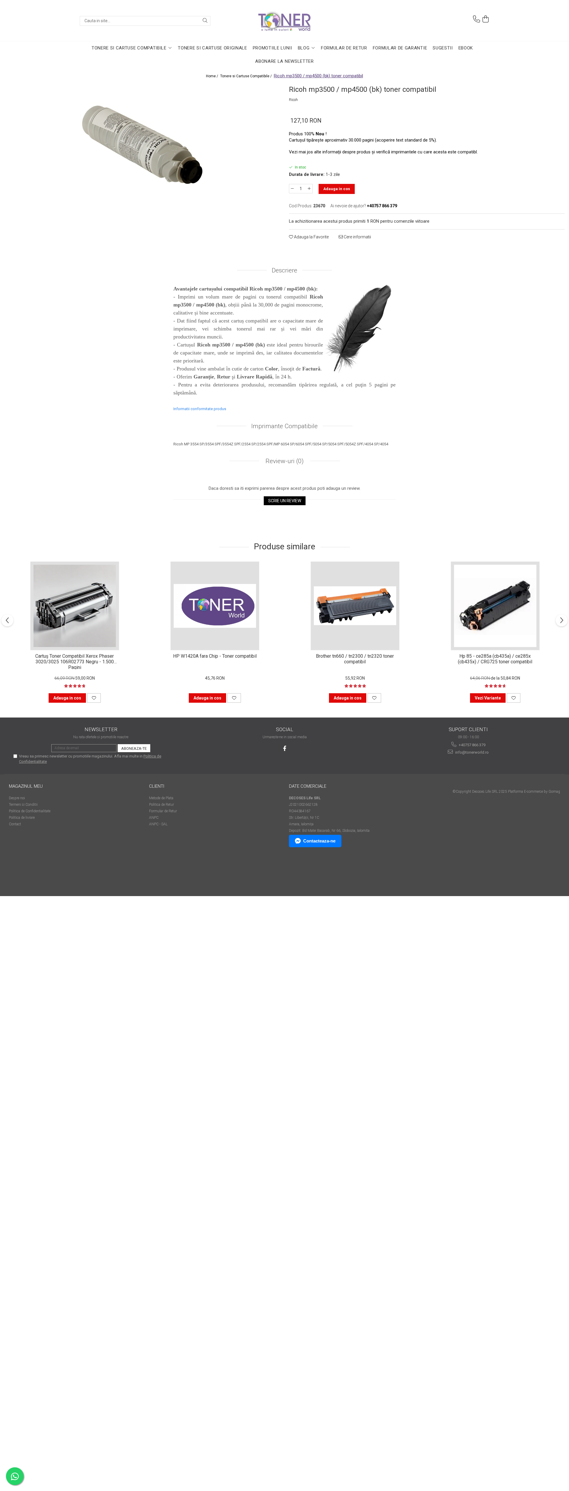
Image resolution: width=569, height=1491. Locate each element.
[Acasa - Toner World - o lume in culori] (284, 20)
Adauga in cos (336, 189)
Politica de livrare (22, 818)
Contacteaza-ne (319, 840)
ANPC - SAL (158, 824)
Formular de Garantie (400, 48)
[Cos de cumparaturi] (485, 19)
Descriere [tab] (284, 270)
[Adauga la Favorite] (94, 698)
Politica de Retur (161, 805)
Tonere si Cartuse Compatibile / (246, 76)
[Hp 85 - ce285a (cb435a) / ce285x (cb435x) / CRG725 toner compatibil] (495, 605)
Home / (212, 76)
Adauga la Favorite (311, 237)
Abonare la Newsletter (284, 61)
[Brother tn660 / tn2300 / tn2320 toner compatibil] (355, 605)
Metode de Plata (161, 798)
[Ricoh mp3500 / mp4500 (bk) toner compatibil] (142, 146)
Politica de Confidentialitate (29, 811)
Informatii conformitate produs (199, 409)
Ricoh (293, 99)
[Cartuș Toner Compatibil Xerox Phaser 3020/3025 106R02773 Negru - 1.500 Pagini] (74, 605)
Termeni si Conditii (23, 805)
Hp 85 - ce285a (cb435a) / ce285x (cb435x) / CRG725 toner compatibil (495, 659)
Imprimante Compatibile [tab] (284, 426)
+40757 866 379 (471, 745)
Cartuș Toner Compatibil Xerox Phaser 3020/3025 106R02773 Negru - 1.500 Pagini (74, 661)
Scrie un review (284, 500)
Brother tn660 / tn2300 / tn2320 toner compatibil (355, 659)
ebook (465, 48)
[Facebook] (284, 748)
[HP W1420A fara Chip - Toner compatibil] (214, 605)
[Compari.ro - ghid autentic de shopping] (29, 873)
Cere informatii (357, 237)
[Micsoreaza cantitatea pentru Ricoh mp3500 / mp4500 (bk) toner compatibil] (292, 188)
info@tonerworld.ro (471, 752)
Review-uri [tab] (284, 461)
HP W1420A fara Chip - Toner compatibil (215, 656)
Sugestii (443, 48)
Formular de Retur (344, 48)
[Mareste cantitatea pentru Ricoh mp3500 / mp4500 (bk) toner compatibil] (309, 188)
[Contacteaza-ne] (476, 19)
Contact (15, 824)
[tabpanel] (142, 146)
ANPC (154, 818)
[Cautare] (205, 21)
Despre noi (17, 798)
